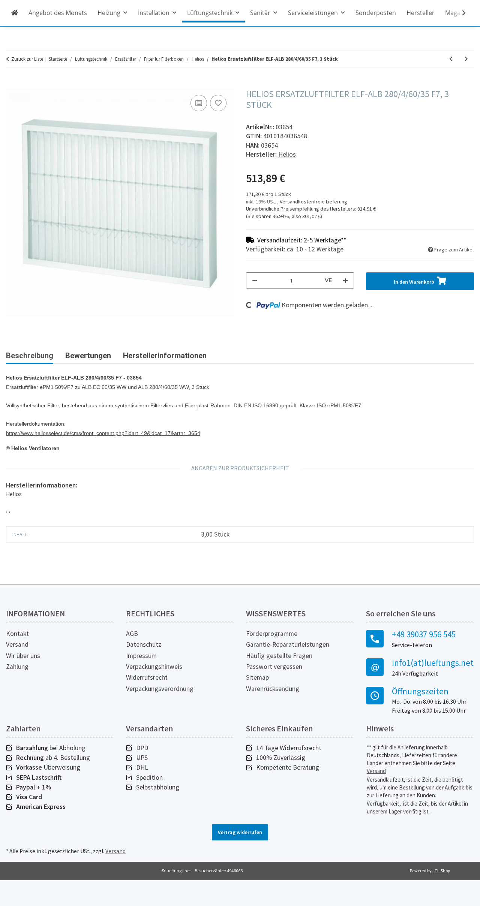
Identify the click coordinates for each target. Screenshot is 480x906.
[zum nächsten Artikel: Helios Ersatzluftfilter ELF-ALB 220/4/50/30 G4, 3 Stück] (466, 59)
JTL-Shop (441, 870)
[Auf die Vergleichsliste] (198, 103)
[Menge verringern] (254, 280)
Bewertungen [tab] (88, 355)
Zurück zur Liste (27, 59)
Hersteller (420, 13)
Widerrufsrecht (147, 677)
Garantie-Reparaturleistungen (287, 644)
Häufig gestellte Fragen (279, 656)
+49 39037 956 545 (424, 634)
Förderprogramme (271, 633)
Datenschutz (143, 644)
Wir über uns (23, 656)
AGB (132, 633)
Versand (17, 644)
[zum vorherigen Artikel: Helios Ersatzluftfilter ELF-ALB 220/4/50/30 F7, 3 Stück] (451, 59)
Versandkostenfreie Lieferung (313, 201)
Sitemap (257, 677)
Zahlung (17, 666)
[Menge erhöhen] (345, 280)
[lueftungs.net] (14, 12)
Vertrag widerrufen (240, 832)
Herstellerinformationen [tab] (165, 355)
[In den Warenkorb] (12, 85)
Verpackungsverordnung (160, 689)
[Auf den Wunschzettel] (218, 103)
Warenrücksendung (272, 689)
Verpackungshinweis (154, 666)
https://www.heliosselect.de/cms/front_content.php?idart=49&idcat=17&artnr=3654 (103, 433)
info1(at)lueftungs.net (433, 663)
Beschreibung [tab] (29, 355)
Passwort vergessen (274, 666)
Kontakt (17, 633)
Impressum (141, 656)
